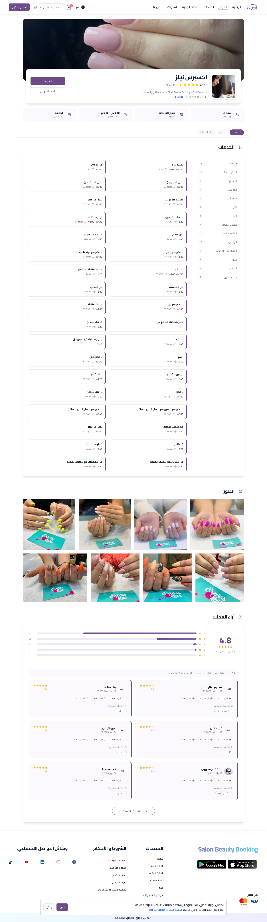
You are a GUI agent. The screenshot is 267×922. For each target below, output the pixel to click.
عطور (160, 887)
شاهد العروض (47, 91)
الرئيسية (236, 7)
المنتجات (209, 7)
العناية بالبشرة (156, 873)
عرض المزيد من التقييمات (135, 811)
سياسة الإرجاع (119, 882)
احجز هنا (48, 81)
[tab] (217, 163)
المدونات (172, 7)
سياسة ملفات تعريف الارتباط (112, 889)
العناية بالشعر (156, 866)
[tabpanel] (107, 315)
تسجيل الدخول (19, 7)
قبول (62, 907)
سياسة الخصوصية (117, 860)
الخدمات (236, 132)
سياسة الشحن (119, 875)
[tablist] (217, 220)
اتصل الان (178, 97)
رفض (49, 907)
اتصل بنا (157, 7)
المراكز (223, 7)
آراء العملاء (206, 132)
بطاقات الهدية (190, 7)
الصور (222, 132)
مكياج (160, 858)
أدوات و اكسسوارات (153, 895)
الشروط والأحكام (117, 868)
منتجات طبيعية (156, 880)
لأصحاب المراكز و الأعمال (47, 7)
